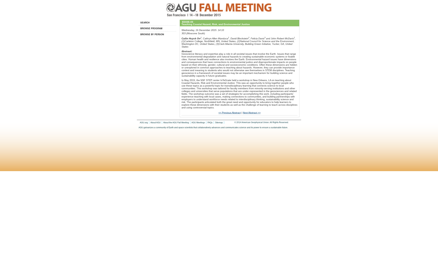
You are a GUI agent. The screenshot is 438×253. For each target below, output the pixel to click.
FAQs (210, 122)
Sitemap (219, 122)
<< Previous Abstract (229, 112)
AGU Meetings (198, 122)
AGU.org (144, 122)
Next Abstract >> (252, 112)
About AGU (155, 122)
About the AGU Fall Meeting (176, 122)
